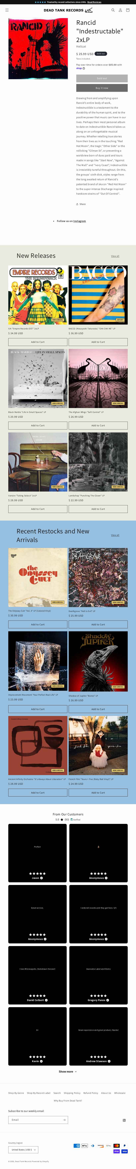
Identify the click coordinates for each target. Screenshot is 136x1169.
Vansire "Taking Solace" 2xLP (22, 495)
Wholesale (119, 1092)
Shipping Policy (72, 1092)
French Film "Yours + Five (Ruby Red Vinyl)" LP (91, 779)
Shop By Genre (16, 1092)
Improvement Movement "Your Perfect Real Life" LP (33, 695)
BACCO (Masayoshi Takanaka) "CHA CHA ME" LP (92, 328)
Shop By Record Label (38, 1092)
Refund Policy (90, 1092)
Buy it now (102, 87)
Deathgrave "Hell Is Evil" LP (82, 611)
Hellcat (81, 46)
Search (57, 1092)
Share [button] (83, 204)
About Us (106, 1092)
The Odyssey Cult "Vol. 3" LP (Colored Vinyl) (29, 611)
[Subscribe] (64, 1120)
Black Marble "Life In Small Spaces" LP (27, 412)
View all (115, 255)
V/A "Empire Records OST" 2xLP (23, 328)
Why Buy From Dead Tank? (68, 1100)
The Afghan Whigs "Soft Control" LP (86, 412)
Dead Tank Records (23, 1161)
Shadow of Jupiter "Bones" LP (83, 696)
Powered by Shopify (40, 1161)
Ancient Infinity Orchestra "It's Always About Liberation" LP (37, 779)
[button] (7, 10)
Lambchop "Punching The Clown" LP (86, 495)
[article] (37, 853)
